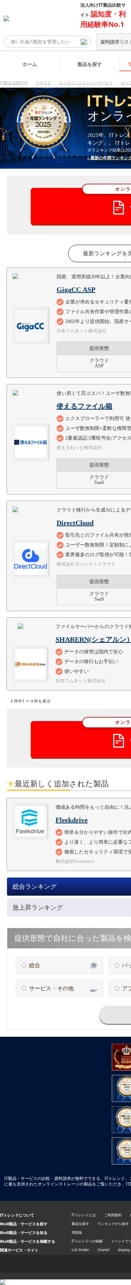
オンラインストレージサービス (86, 83)
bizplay (124, 1249)
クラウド (43, 83)
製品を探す (90, 64)
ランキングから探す (113, 1223)
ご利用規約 (113, 1214)
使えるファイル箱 (84, 406)
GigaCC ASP (76, 289)
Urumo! (103, 1249)
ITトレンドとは (84, 1214)
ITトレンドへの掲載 (87, 1241)
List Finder (80, 1249)
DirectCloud (75, 523)
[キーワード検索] (83, 41)
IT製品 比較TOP (14, 83)
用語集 (77, 1232)
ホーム (29, 64)
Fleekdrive (72, 820)
